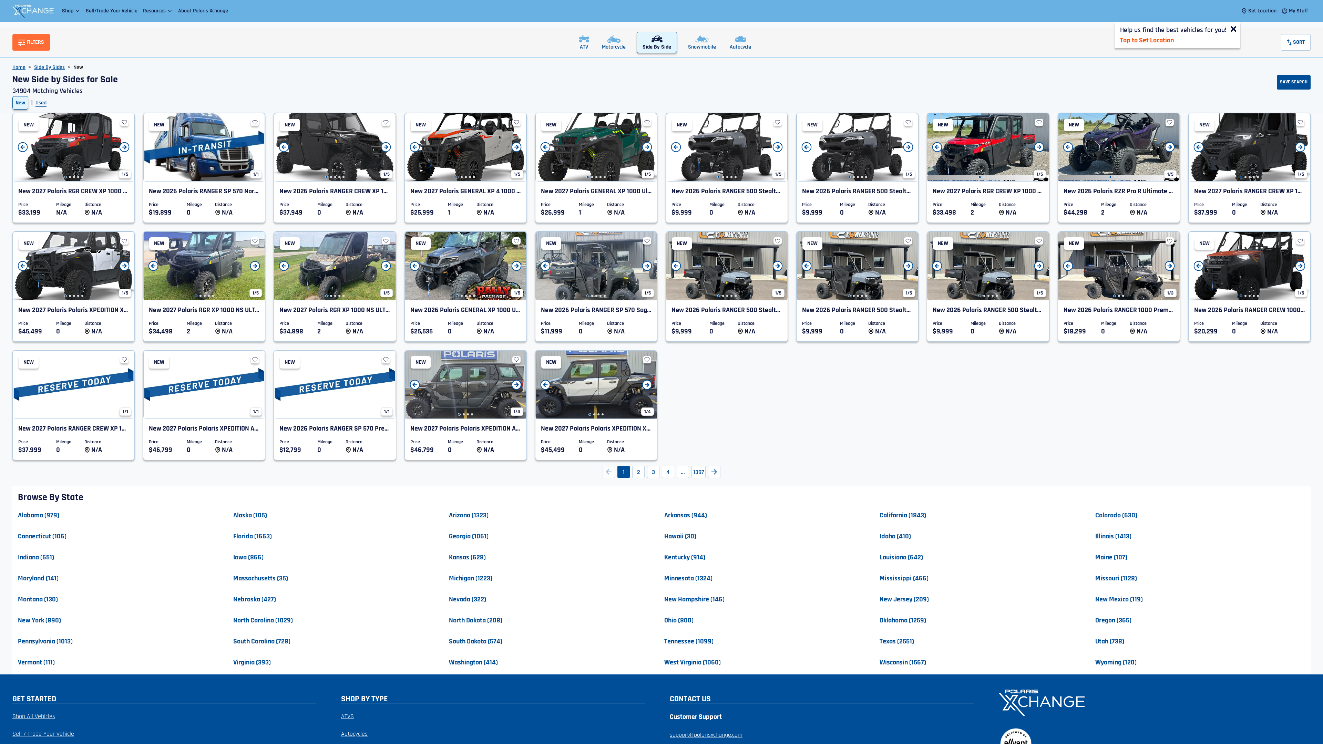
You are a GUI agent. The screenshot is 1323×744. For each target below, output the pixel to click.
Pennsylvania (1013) (45, 641)
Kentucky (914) (684, 557)
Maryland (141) (38, 578)
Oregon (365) (1113, 620)
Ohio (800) (679, 620)
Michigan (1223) (470, 578)
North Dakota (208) (475, 620)
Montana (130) (38, 599)
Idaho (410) (895, 536)
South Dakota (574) (475, 641)
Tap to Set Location (1147, 40)
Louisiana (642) (901, 557)
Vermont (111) (36, 662)
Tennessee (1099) (689, 641)
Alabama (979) (38, 515)
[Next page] (714, 472)
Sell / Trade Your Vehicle (43, 734)
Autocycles (354, 734)
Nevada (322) (467, 599)
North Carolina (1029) (263, 620)
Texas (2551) (897, 641)
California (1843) (903, 515)
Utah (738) (1109, 641)
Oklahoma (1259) (903, 620)
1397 (698, 472)
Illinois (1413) (1113, 536)
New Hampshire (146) (694, 599)
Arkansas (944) (685, 515)
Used (41, 102)
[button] (71, 11)
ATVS (347, 716)
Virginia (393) (252, 662)
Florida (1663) (252, 536)
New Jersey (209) (904, 599)
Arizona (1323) (469, 515)
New (20, 102)
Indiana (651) (36, 557)
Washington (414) (473, 662)
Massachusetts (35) (260, 578)
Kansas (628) (467, 557)
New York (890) (39, 620)
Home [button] (18, 67)
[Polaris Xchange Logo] (33, 11)
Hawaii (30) (680, 536)
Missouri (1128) (1116, 578)
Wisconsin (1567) (903, 662)
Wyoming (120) (1116, 662)
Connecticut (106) (42, 536)
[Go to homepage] (1150, 702)
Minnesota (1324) (688, 578)
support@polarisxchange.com (706, 735)
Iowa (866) (248, 557)
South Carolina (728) (261, 641)
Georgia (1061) (469, 536)
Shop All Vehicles (33, 716)
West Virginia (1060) (692, 662)
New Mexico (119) (1119, 599)
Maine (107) (1111, 557)
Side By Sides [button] (49, 67)
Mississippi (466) (904, 578)
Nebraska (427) (254, 599)
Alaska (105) (250, 515)
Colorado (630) (1116, 515)
